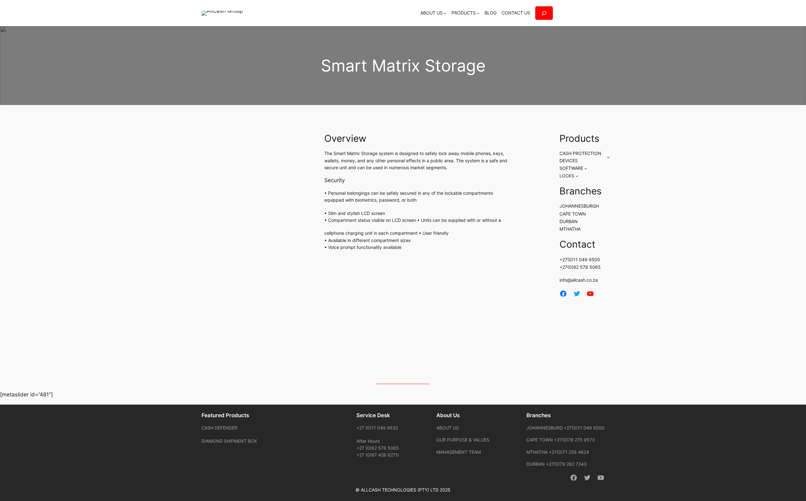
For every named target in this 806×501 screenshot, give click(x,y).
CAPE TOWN (572, 213)
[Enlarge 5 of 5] (505, 325)
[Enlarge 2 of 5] (440, 281)
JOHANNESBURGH (579, 206)
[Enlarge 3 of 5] (505, 281)
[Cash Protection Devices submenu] (608, 157)
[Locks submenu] (577, 176)
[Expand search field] (544, 13)
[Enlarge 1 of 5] (375, 281)
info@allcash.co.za (578, 280)
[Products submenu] (478, 13)
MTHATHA (570, 229)
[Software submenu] (585, 168)
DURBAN (568, 221)
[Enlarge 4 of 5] (407, 325)
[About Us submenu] (445, 13)
